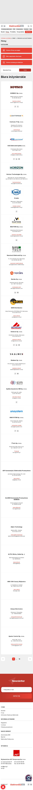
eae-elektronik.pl (16, 153)
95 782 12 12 (17, 179)
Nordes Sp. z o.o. (16, 279)
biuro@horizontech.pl (16, 183)
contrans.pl (16, 129)
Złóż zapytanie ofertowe (13, 56)
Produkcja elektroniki (7, 29)
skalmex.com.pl (16, 368)
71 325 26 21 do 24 (17, 126)
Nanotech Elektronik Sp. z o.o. (16, 255)
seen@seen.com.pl (16, 317)
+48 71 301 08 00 (17, 283)
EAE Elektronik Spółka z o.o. (16, 145)
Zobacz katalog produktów (14, 62)
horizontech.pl (17, 182)
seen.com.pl (16, 315)
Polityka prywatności (6, 727)
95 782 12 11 (11, 179)
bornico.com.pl (17, 101)
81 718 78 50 (17, 393)
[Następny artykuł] (30, 659)
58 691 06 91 (17, 231)
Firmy (7, 32)
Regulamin (4, 722)
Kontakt (3, 710)
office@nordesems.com (17, 288)
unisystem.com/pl (16, 425)
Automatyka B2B (5, 735)
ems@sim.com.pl (16, 398)
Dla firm (28, 32)
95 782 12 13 (24, 179)
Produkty (13, 32)
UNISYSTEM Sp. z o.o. (17, 417)
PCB (14, 29)
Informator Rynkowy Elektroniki (9, 715)
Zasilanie (26, 29)
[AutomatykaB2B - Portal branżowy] (17, 784)
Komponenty (19, 29)
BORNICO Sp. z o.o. (16, 93)
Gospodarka (20, 32)
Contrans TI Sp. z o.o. (16, 122)
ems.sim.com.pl (16, 396)
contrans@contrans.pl (16, 131)
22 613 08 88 (17, 202)
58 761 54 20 (17, 422)
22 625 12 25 (17, 312)
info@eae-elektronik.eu (16, 155)
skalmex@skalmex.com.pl (16, 369)
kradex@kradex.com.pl (16, 207)
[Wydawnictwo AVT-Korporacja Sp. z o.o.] (16, 753)
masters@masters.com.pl (16, 236)
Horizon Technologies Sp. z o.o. (16, 174)
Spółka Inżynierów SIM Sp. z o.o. (16, 389)
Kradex (16, 198)
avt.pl (2, 768)
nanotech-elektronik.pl (16, 263)
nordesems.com (16, 287)
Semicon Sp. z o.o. (16, 331)
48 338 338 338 (17, 260)
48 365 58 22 (17, 98)
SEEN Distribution (16, 308)
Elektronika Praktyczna (7, 739)
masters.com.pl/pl (16, 234)
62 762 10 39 (17, 365)
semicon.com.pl (16, 339)
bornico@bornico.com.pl (16, 102)
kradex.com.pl (16, 206)
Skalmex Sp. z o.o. (16, 360)
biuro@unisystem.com (16, 426)
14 (19, 659)
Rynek (3, 32)
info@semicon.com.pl (16, 340)
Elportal (3, 737)
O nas (2, 713)
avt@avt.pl (4, 766)
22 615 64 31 (17, 336)
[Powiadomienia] (3, 787)
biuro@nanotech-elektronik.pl (16, 264)
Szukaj (25, 70)
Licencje (3, 725)
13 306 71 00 (17, 150)
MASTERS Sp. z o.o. (16, 227)
